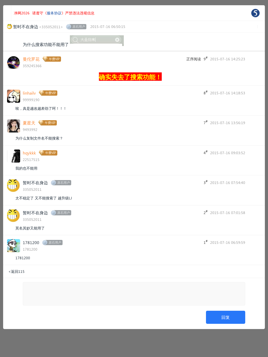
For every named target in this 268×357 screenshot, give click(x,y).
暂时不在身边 (35, 182)
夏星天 (29, 122)
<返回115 (16, 271)
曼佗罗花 (31, 59)
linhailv (29, 93)
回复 (225, 317)
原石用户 (78, 26)
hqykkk (29, 153)
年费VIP (54, 59)
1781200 (31, 242)
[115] (255, 13)
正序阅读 (193, 58)
